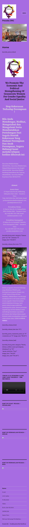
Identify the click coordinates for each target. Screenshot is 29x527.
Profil (4, 492)
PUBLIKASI (5, 500)
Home (4, 488)
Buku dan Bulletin (8, 507)
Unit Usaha (5, 496)
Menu (24, 13)
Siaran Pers (5, 515)
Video (4, 503)
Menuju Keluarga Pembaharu (11, 519)
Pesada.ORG (8, 21)
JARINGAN (5, 511)
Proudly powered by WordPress (18, 524)
